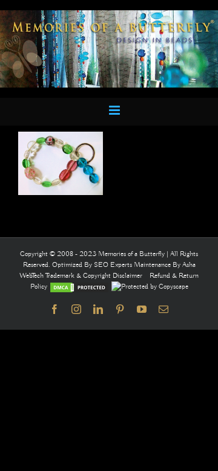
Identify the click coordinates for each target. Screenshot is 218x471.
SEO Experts (114, 264)
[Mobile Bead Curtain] (109, 15)
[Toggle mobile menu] (115, 110)
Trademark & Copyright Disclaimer (93, 275)
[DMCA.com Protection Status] (79, 286)
